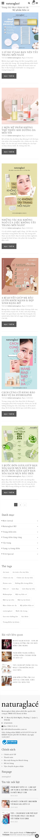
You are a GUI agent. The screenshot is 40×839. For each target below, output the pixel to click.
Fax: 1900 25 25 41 (11, 726)
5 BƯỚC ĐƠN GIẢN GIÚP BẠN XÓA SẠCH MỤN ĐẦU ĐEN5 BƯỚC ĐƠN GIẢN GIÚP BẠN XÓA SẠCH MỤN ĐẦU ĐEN (20, 469)
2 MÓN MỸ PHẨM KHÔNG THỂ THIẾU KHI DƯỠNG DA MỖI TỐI (19, 130)
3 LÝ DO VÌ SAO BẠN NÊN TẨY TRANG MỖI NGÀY (20, 53)
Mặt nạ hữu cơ (21, 594)
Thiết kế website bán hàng (20, 834)
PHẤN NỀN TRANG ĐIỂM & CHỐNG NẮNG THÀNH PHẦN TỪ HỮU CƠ (24, 655)
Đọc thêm (9, 76)
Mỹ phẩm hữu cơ (26, 605)
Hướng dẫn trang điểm (24, 583)
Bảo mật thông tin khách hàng (16, 760)
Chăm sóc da (8, 577)
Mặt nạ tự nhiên (24, 600)
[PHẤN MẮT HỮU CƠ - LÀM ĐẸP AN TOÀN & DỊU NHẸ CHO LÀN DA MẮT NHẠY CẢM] (5, 789)
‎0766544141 (8, 723)
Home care (7, 583)
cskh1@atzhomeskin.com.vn (15, 729)
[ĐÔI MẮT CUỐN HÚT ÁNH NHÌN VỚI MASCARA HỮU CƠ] (5, 804)
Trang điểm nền (9, 532)
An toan (6, 572)
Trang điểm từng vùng (12, 537)
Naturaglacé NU (9, 526)
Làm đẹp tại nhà (28, 589)
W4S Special (8, 554)
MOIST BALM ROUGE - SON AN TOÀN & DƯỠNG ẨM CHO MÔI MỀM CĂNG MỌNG (25, 643)
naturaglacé (7, 611)
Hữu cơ (5, 589)
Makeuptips (7, 594)
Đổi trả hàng (9, 763)
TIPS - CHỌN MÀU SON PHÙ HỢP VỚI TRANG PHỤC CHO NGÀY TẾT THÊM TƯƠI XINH (24, 816)
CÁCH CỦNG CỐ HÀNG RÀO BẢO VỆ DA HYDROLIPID (18, 394)
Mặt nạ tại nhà (8, 600)
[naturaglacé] (20, 704)
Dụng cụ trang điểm (11, 548)
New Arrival (8, 521)
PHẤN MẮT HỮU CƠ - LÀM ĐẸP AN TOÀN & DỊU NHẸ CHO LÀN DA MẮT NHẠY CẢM (23, 790)
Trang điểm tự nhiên (11, 622)
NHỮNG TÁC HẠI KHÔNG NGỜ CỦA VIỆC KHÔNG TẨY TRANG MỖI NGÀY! (19, 222)
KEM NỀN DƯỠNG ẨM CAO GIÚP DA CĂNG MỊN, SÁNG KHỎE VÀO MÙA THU (24, 679)
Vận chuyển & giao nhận (14, 766)
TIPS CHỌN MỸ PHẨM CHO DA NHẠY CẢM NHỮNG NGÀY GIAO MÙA (25, 667)
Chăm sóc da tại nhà (25, 577)
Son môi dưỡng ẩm (10, 616)
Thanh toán (8, 757)
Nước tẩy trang (21, 611)
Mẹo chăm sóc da (10, 605)
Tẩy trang (7, 543)
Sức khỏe (24, 616)
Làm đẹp (15, 589)
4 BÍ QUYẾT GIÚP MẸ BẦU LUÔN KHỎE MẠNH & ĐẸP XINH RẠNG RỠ (18, 300)
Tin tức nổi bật (11, 782)
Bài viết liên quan (12, 634)
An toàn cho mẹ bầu (21, 572)
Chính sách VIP (10, 754)
